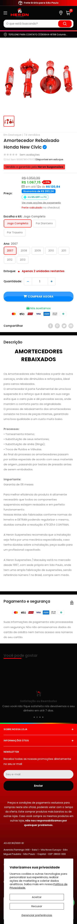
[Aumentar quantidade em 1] (51, 281)
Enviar (38, 786)
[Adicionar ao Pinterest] (57, 325)
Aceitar (37, 897)
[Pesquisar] (65, 23)
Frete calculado (32, 207)
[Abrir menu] (5, 12)
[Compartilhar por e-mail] (70, 325)
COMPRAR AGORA (40, 296)
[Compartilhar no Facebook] (50, 325)
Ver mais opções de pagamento (41, 202)
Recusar (36, 906)
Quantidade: (13, 281)
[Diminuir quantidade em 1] (28, 281)
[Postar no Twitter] (64, 325)
